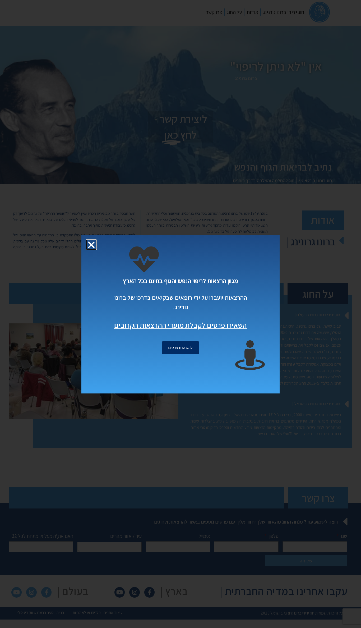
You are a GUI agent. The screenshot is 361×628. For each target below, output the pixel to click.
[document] (180, 314)
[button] (91, 244)
